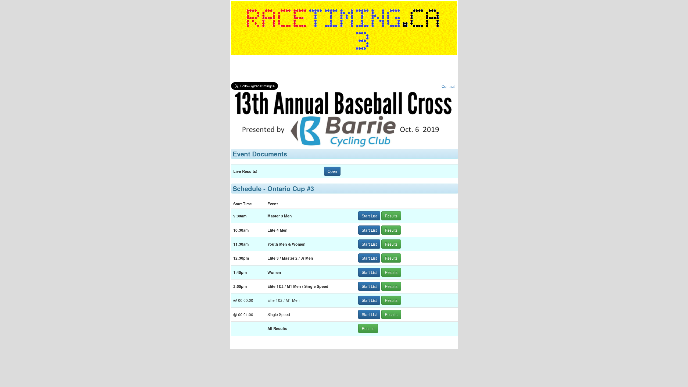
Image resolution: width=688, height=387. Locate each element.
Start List (369, 215)
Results (391, 215)
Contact (448, 86)
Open (332, 171)
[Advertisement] (344, 70)
